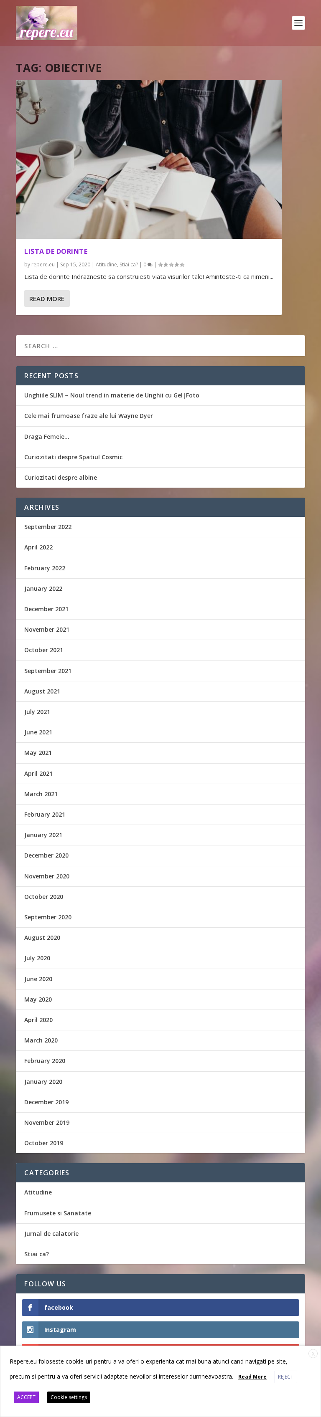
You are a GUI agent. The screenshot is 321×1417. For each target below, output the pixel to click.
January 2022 (43, 588)
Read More (46, 298)
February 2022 (44, 568)
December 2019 (46, 1102)
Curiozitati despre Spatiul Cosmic (73, 457)
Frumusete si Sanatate (57, 1213)
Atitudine (106, 264)
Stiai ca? (129, 264)
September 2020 (47, 917)
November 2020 (46, 876)
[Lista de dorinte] (149, 159)
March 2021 (41, 794)
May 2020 (38, 999)
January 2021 (43, 835)
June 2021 (38, 732)
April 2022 (38, 547)
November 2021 (46, 629)
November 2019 (46, 1122)
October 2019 (43, 1143)
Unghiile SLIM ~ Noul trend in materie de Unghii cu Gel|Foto (111, 395)
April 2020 (38, 1020)
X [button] (313, 1353)
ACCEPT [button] (26, 1397)
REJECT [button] (285, 1376)
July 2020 (37, 958)
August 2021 (42, 691)
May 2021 (38, 753)
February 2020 (44, 1061)
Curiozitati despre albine (60, 477)
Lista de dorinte (55, 251)
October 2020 (43, 897)
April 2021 (38, 773)
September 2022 (47, 527)
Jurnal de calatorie (51, 1233)
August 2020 (42, 937)
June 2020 (38, 979)
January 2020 (43, 1082)
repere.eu (43, 264)
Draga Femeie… (46, 436)
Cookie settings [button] (69, 1397)
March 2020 (41, 1040)
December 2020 (46, 855)
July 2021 (37, 712)
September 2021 (47, 671)
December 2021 (46, 609)
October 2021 (43, 650)
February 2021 (44, 814)
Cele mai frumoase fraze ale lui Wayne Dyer (88, 416)
